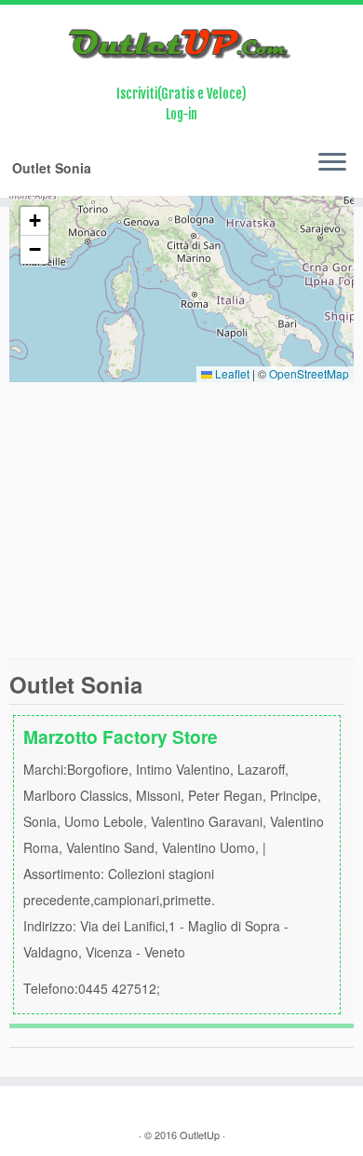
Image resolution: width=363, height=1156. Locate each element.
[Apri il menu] (332, 164)
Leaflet (230, 373)
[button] (34, 221)
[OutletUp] (181, 44)
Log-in (181, 114)
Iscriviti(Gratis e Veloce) (181, 94)
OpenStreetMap (309, 373)
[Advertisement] (181, 520)
